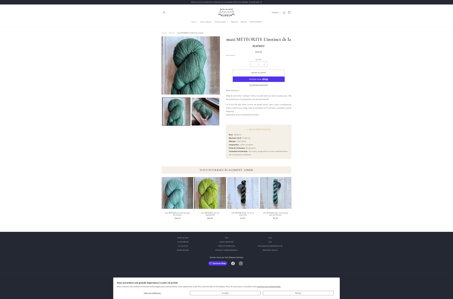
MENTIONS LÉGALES (270, 250)
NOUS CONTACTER (226, 242)
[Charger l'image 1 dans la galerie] (176, 112)
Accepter (225, 293)
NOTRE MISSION (183, 250)
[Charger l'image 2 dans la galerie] (205, 112)
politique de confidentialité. (269, 286)
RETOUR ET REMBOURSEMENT (226, 250)
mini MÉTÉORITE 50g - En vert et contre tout (243, 214)
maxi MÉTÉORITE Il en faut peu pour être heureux (177, 214)
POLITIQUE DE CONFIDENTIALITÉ (270, 246)
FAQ (226, 238)
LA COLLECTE (183, 246)
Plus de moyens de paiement (258, 85)
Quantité (259, 59)
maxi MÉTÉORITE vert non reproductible (210, 214)
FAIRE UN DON (183, 238)
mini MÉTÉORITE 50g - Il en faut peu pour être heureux (275, 214)
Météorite (172, 33)
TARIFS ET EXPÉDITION (226, 246)
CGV (270, 242)
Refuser (298, 293)
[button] (164, 12)
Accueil (164, 33)
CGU (270, 238)
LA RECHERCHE (183, 242)
